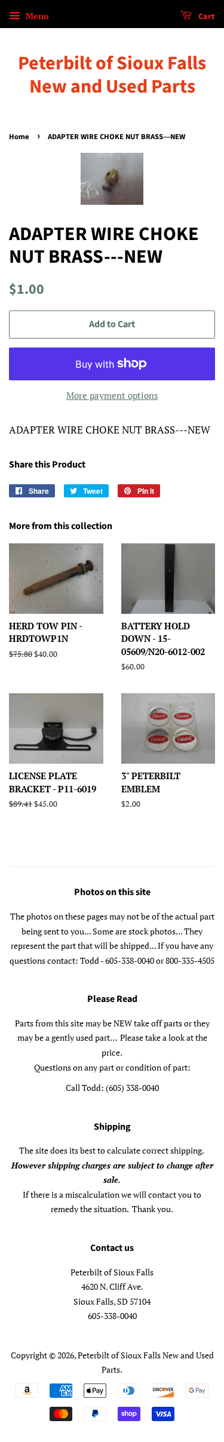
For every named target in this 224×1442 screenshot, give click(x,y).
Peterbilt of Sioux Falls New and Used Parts (112, 75)
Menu (36, 15)
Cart (206, 17)
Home (19, 136)
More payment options (112, 395)
